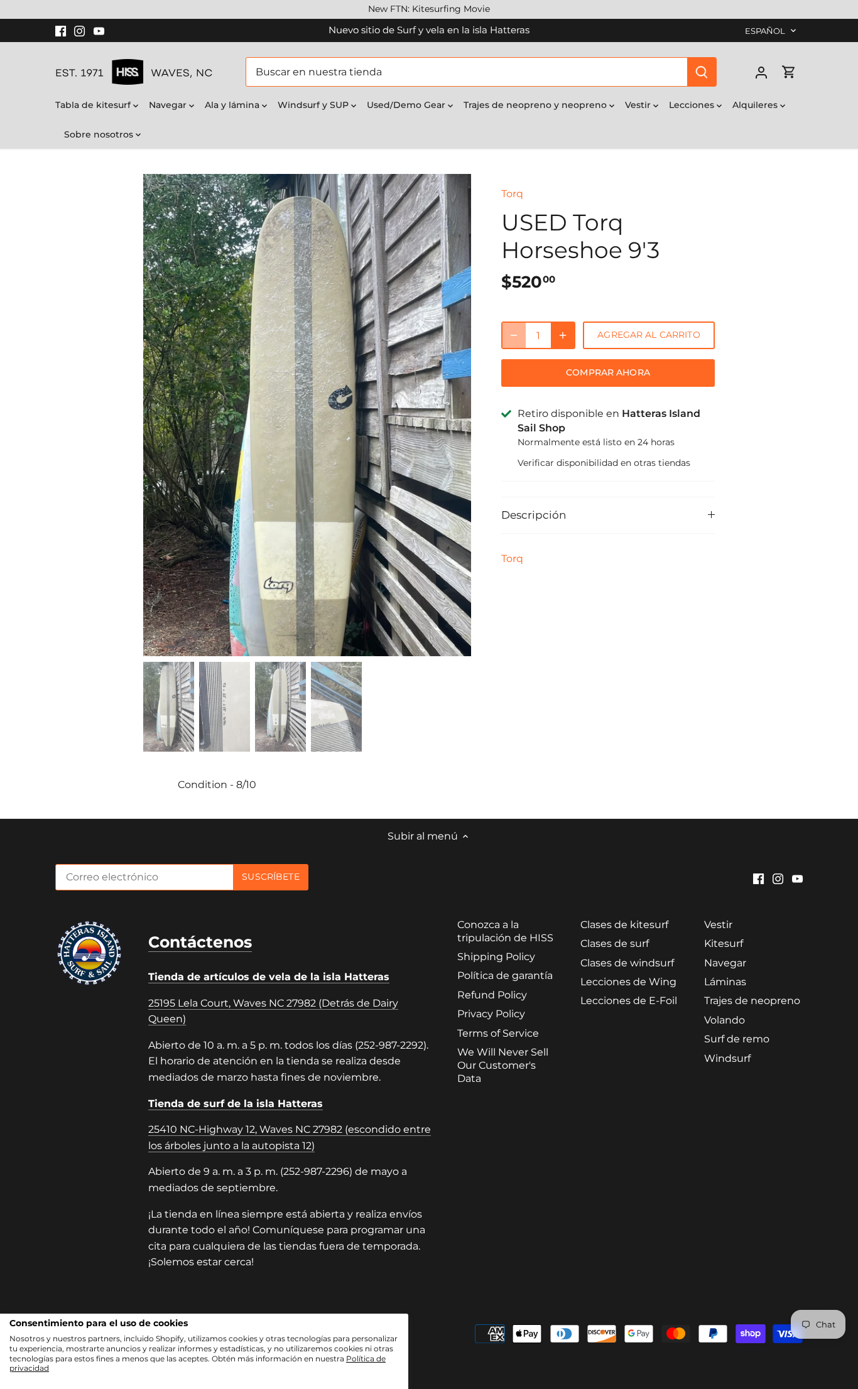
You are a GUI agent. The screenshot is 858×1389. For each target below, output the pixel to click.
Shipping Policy (496, 957)
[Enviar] (702, 72)
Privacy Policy (491, 1014)
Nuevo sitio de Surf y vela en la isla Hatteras (429, 30)
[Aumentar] (563, 335)
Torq (512, 194)
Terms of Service (498, 1033)
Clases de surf (614, 943)
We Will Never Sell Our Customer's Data (502, 1065)
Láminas (725, 982)
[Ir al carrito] (788, 72)
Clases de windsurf (627, 963)
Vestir (718, 925)
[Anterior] (162, 415)
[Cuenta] (761, 72)
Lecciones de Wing (628, 982)
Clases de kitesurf (624, 925)
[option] (307, 465)
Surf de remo (736, 1039)
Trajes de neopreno (752, 1001)
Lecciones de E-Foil (628, 1001)
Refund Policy (492, 995)
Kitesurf (723, 943)
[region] (429, 9)
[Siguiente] (452, 415)
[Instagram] (79, 30)
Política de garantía (505, 975)
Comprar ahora (608, 372)
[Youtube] (99, 30)
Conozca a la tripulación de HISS (505, 931)
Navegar (725, 963)
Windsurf (727, 1058)
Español (765, 31)
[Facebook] (60, 30)
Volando (724, 1020)
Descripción (533, 515)
